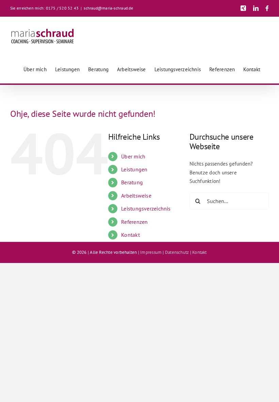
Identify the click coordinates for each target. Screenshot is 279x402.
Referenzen (134, 221)
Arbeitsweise (136, 195)
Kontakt (130, 234)
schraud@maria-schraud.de (108, 8)
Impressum (151, 252)
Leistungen (134, 169)
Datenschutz (177, 252)
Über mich (133, 156)
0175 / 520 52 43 (62, 8)
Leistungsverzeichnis (146, 208)
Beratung (132, 182)
